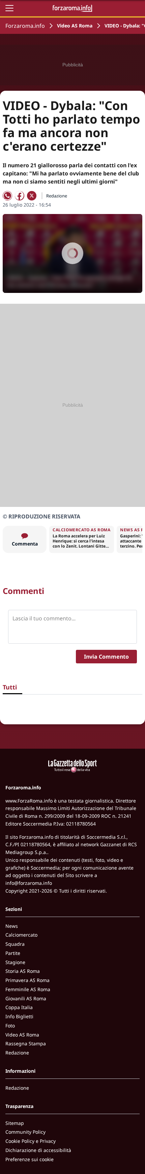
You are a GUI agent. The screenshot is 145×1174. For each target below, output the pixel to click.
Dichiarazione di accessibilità (38, 1150)
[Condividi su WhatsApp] (7, 195)
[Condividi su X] (31, 195)
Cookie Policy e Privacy (30, 1141)
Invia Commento (106, 656)
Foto (10, 1025)
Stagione (15, 962)
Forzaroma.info (25, 25)
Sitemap (14, 1123)
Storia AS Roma (22, 971)
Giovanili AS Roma (25, 998)
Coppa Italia (19, 1007)
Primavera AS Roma (27, 980)
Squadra (15, 944)
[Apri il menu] (9, 8)
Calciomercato (21, 935)
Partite (12, 953)
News (11, 926)
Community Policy (25, 1132)
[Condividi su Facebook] (19, 195)
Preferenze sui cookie (29, 1159)
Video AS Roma (74, 25)
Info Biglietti (19, 1016)
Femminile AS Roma (27, 989)
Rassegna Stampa (25, 1043)
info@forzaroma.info (28, 883)
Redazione (17, 1052)
